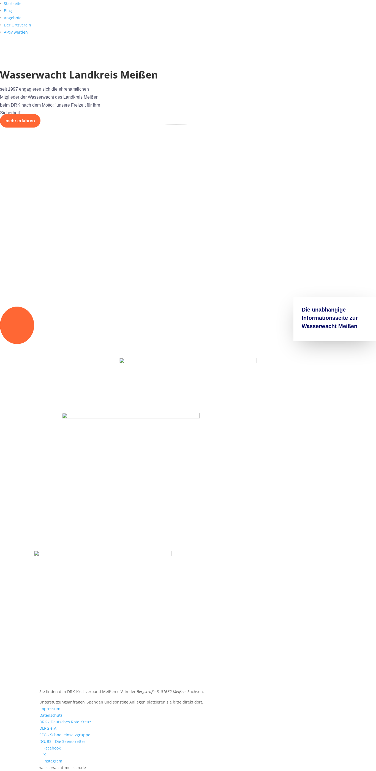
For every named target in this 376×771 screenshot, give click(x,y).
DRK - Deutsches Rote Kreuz (65, 721)
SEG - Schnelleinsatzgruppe (64, 734)
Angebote (12, 17)
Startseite (12, 3)
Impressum (49, 708)
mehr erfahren (20, 120)
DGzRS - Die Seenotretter (62, 741)
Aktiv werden (16, 32)
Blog (8, 10)
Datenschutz (50, 715)
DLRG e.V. (48, 728)
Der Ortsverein (17, 25)
